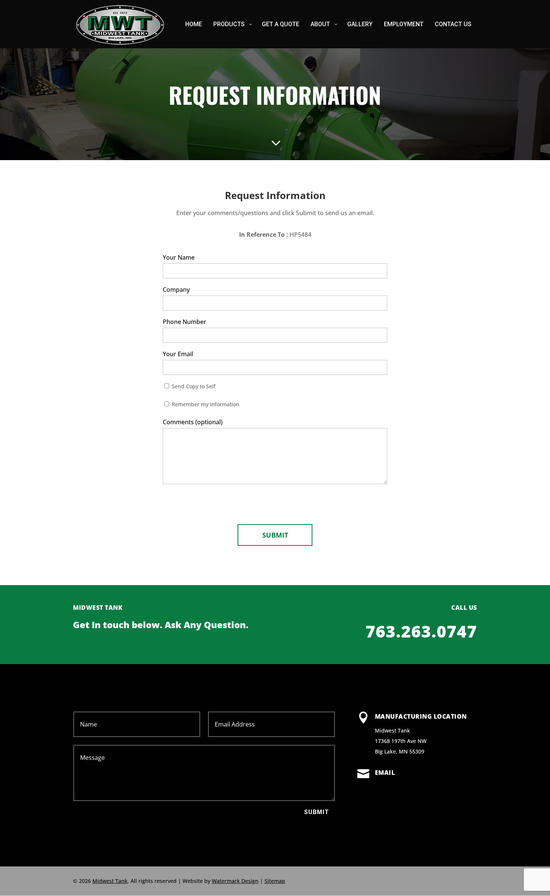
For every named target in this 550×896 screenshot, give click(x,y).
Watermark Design (235, 880)
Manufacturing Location (421, 716)
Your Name (179, 257)
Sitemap (275, 880)
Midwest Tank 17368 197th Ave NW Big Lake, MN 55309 (401, 741)
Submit (316, 812)
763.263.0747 (421, 631)
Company (176, 289)
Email (385, 772)
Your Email (178, 354)
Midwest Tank (110, 880)
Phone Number (184, 322)
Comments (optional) (193, 422)
